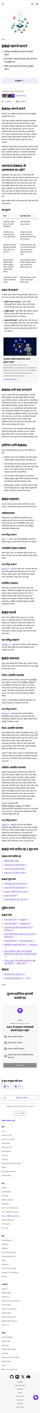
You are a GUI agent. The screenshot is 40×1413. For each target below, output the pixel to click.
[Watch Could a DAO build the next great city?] (20, 346)
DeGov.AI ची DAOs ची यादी (15, 873)
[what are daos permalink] (1, 109)
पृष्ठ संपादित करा (21, 101)
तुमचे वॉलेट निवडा (6, 1192)
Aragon (24, 919)
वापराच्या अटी (20, 1400)
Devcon (5, 1325)
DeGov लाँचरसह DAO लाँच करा (16, 899)
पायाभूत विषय (5, 1264)
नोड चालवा (5, 1159)
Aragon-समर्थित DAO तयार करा (16, 891)
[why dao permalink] (1, 168)
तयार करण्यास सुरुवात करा (9, 1252)
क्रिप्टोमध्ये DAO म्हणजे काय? (14, 974)
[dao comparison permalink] (1, 209)
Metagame (25, 923)
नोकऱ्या (20, 1393)
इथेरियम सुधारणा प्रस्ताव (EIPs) (10, 1357)
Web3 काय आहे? (7, 1147)
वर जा (22, 1113)
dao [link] (3, 39)
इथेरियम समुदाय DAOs (11, 861)
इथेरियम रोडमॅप (6, 1341)
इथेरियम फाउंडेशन (6, 1313)
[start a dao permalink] (1, 879)
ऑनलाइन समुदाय (6, 1293)
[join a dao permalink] (1, 856)
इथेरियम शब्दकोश (6, 1175)
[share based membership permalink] (1, 728)
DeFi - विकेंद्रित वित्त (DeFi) (10, 1212)
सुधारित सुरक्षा (5, 1345)
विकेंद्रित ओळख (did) (8, 1220)
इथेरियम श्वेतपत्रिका (7, 1337)
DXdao (5, 825)
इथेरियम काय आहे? (7, 1135)
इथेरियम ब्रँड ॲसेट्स (20, 1385)
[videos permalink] (1, 969)
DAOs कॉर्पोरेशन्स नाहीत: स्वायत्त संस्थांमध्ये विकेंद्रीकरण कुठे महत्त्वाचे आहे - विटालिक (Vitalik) (20, 952)
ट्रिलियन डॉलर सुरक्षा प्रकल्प (9, 1369)
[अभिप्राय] (35, 1397)
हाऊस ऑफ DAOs (11, 923)
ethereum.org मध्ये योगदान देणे (11, 1301)
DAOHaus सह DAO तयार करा (15, 884)
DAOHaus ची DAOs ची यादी (15, 865)
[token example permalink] (1, 709)
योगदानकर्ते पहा (20, 96)
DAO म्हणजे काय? (11, 919)
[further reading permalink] (1, 908)
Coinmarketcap (27, 941)
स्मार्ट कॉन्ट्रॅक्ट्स (6, 1151)
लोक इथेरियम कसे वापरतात (9, 1171)
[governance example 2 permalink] (1, 548)
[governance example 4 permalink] (1, 583)
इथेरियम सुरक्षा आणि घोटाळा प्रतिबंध (11, 1163)
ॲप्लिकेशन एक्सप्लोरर (7, 1200)
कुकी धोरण (20, 1403)
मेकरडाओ (5, 713)
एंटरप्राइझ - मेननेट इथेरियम (10, 1272)
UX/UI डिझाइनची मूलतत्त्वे (9, 1268)
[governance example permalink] (1, 534)
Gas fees (5, 1155)
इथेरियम (14, 400)
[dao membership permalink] (1, 658)
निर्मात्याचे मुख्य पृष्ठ (7, 1240)
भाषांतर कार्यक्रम (6, 1305)
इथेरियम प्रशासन (6, 1361)
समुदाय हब (4, 1289)
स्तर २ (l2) (5, 1228)
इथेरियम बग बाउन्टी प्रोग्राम (9, 1309)
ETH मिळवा (5, 1196)
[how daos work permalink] (1, 390)
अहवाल (4, 1365)
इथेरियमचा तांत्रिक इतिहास (9, 1349)
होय (8, 1086)
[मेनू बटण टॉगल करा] (37, 4)
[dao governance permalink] (1, 499)
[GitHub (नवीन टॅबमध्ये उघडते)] (12, 1377)
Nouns (5, 569)
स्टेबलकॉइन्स (5, 1204)
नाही (19, 1086)
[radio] (20, 1037)
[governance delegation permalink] (1, 513)
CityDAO (6, 644)
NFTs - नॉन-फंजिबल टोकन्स (10, 1208)
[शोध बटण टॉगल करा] (32, 4)
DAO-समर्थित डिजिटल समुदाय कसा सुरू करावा (20, 934)
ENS (4, 539)
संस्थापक (4, 1276)
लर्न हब (3, 1131)
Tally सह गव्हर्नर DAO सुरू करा (15, 887)
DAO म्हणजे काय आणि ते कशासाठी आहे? (18, 927)
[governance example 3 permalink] (1, 564)
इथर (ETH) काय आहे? (8, 1139)
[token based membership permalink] (1, 675)
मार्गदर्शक (4, 1188)
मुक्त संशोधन (5, 1353)
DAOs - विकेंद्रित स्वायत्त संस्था (10, 1216)
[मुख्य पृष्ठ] (3, 4)
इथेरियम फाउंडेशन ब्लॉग (9, 1317)
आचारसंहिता (20, 1389)
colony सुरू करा (11, 895)
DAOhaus (9, 930)
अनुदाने (4, 1260)
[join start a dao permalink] (1, 849)
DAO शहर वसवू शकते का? (13, 978)
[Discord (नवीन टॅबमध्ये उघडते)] (28, 1377)
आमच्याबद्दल (20, 1382)
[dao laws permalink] (1, 612)
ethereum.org (8, 1120)
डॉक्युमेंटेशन (5, 1248)
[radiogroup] (20, 1047)
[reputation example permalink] (1, 820)
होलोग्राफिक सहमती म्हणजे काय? (15, 945)
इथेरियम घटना (5, 1297)
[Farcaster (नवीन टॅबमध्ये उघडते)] (17, 1377)
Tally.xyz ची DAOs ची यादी (14, 869)
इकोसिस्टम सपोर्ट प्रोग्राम (9, 1321)
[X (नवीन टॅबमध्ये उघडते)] (23, 1377)
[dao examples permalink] (1, 290)
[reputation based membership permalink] (1, 767)
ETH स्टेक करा (6, 1224)
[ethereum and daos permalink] (1, 445)
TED (28, 978)
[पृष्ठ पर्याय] (13, 101)
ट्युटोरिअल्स (5, 1244)
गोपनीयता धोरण (20, 1396)
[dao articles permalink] (1, 915)
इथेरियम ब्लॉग (22, 963)
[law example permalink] (1, 639)
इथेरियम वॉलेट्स (6, 1143)
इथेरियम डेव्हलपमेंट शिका (8, 1256)
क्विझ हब (4, 1167)
